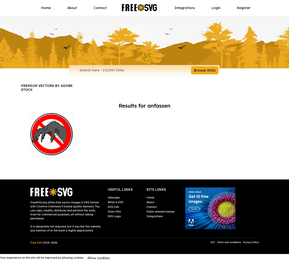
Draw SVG (114, 211)
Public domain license (160, 211)
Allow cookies (98, 258)
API (213, 242)
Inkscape (114, 197)
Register (244, 8)
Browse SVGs (205, 70)
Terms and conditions (229, 242)
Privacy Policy (251, 242)
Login (215, 8)
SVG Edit (113, 207)
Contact (100, 8)
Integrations (185, 8)
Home (46, 8)
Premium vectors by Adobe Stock (47, 88)
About (72, 8)
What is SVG (115, 202)
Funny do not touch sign (49, 150)
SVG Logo (114, 216)
